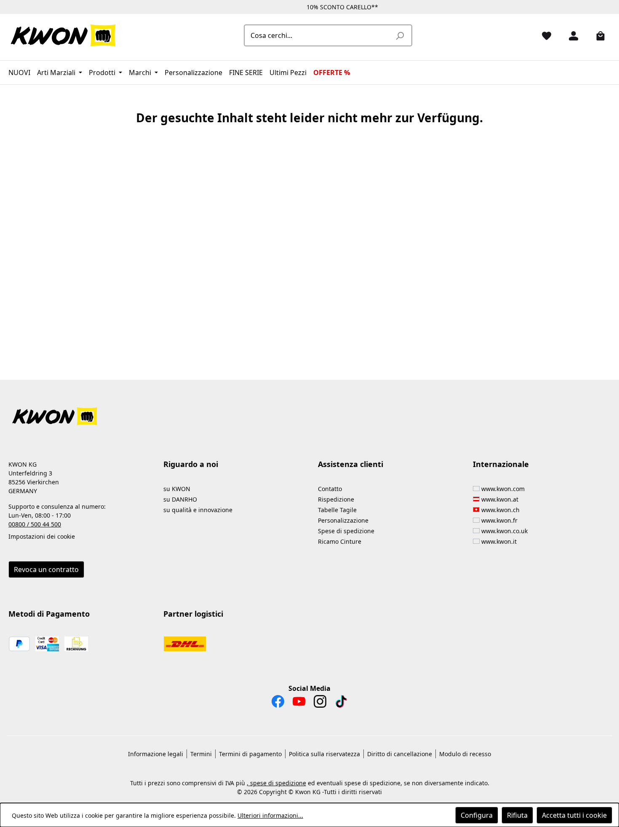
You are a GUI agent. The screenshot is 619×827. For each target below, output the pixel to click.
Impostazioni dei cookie (41, 536)
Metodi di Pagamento (49, 614)
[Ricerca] (399, 35)
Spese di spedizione (346, 531)
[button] (309, 411)
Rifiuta (517, 815)
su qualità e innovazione (197, 510)
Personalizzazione (343, 520)
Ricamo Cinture (339, 541)
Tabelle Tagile (337, 510)
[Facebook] (278, 703)
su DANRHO (180, 499)
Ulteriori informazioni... (270, 815)
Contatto (330, 489)
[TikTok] (341, 703)
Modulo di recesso (465, 754)
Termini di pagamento (250, 754)
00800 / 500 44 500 (34, 524)
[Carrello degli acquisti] (597, 35)
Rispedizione (336, 499)
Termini (201, 754)
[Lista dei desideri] (543, 35)
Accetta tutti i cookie (574, 815)
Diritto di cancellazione (399, 754)
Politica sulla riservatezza (324, 754)
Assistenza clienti (350, 464)
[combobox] (318, 35)
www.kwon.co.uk (504, 531)
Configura (477, 815)
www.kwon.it (499, 541)
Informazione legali (155, 754)
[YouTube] (299, 703)
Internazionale (501, 464)
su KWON (176, 489)
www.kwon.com (503, 489)
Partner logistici (193, 614)
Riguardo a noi (190, 464)
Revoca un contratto (46, 569)
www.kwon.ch (500, 510)
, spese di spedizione (276, 783)
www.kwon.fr (499, 520)
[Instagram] (320, 703)
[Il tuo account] (570, 35)
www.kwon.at (499, 499)
